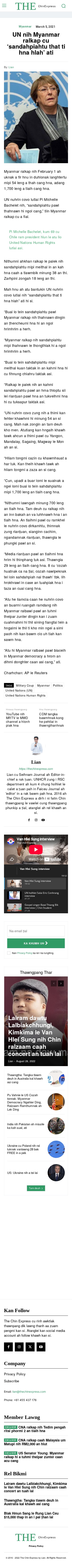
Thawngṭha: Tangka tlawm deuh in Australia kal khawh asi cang (25, 1078)
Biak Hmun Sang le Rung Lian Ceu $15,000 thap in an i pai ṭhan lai (31, 1515)
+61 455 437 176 (25, 1400)
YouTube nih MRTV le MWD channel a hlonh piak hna (18, 719)
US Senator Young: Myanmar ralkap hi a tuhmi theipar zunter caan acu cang (34, 1457)
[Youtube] (43, 818)
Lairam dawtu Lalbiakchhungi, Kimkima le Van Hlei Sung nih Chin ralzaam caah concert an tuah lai (34, 1035)
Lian (11, 67)
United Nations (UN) (19, 690)
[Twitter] (55, 67)
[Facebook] (46, 67)
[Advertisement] (36, 1239)
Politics (58, 685)
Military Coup (25, 685)
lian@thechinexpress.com (29, 1391)
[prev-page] (54, 983)
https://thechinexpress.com (36, 769)
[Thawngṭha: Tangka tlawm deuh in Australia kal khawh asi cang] (56, 1078)
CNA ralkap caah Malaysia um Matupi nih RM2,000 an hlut (35, 1442)
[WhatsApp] (64, 67)
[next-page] (61, 983)
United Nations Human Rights (25, 695)
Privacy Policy (24, 953)
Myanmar (25, 26)
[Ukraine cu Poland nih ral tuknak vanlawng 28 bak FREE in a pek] (56, 1149)
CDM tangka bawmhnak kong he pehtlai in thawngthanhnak (51, 719)
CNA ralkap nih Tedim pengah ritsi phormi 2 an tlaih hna (35, 1429)
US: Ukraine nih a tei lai (22, 1173)
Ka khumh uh (34, 943)
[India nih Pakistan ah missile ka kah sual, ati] (56, 1125)
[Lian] (36, 745)
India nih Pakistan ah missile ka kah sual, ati (25, 1126)
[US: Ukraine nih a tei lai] (56, 1172)
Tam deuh (34, 1188)
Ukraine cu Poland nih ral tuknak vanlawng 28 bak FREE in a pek (23, 1149)
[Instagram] (36, 818)
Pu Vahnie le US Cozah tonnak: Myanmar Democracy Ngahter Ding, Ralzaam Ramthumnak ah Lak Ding (24, 1102)
